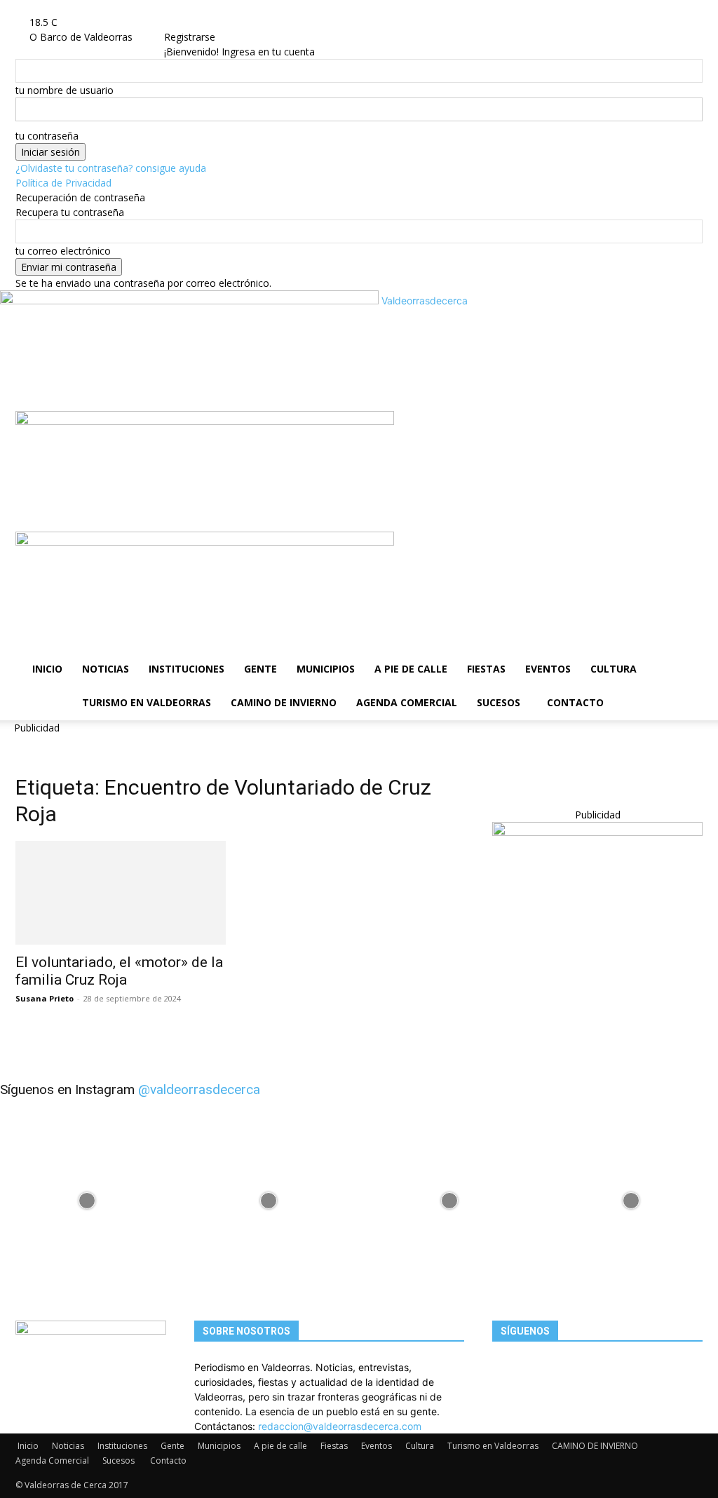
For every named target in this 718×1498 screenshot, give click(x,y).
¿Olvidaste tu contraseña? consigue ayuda (110, 168)
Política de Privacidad (63, 182)
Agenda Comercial (406, 702)
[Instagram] (194, 22)
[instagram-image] (87, 1196)
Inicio (47, 668)
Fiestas (486, 668)
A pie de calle (410, 668)
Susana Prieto (44, 998)
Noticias (105, 668)
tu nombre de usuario (64, 90)
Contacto (575, 702)
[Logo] (204, 421)
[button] (686, 429)
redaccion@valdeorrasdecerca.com (339, 1426)
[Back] (246, 22)
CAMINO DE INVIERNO (284, 702)
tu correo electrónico (63, 250)
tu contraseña (47, 135)
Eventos (548, 668)
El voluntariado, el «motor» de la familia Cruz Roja (119, 971)
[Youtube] (224, 22)
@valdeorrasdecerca (199, 1089)
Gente (260, 668)
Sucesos (498, 702)
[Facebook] (183, 22)
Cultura (613, 668)
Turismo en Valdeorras (146, 702)
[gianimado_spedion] (597, 832)
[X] (215, 22)
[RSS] (204, 22)
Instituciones (186, 668)
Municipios (326, 668)
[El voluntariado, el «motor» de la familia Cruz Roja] (120, 893)
